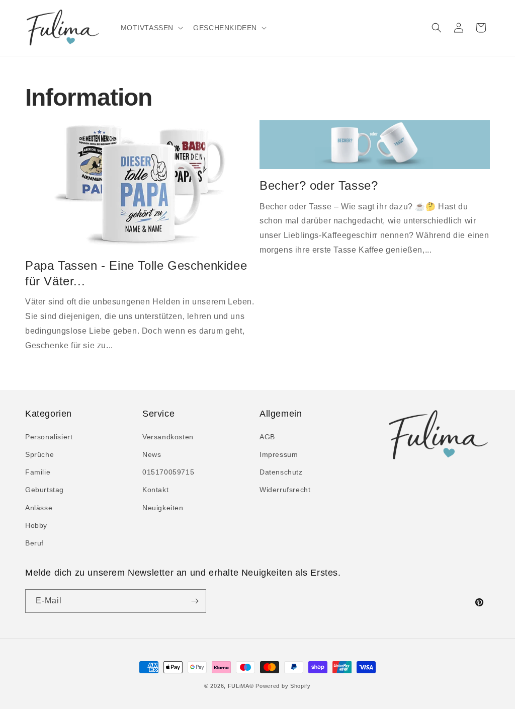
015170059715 (168, 472)
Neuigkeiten (163, 508)
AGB (267, 437)
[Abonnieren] (195, 601)
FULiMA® (241, 686)
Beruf (34, 543)
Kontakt (155, 490)
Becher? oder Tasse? (319, 185)
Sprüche (39, 454)
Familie (37, 472)
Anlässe (38, 508)
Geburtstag (44, 490)
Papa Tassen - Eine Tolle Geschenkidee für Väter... (136, 273)
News (151, 454)
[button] (151, 27)
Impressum (279, 454)
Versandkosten (168, 437)
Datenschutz (281, 472)
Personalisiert (48, 437)
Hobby (36, 525)
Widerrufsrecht (285, 490)
